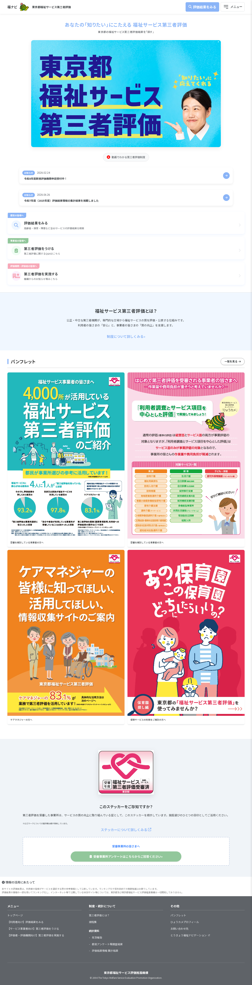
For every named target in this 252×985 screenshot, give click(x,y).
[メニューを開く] (233, 6)
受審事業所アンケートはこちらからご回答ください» (128, 856)
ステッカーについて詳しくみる (124, 829)
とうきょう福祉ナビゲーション (188, 935)
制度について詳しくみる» (126, 336)
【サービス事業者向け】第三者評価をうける (33, 928)
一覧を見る (231, 361)
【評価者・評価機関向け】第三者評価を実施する (35, 935)
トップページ (15, 915)
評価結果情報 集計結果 (105, 950)
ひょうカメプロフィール (184, 922)
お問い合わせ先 (179, 928)
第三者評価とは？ (99, 915)
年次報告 (97, 937)
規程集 (93, 922)
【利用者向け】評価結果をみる (25, 922)
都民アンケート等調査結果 (107, 944)
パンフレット (178, 915)
